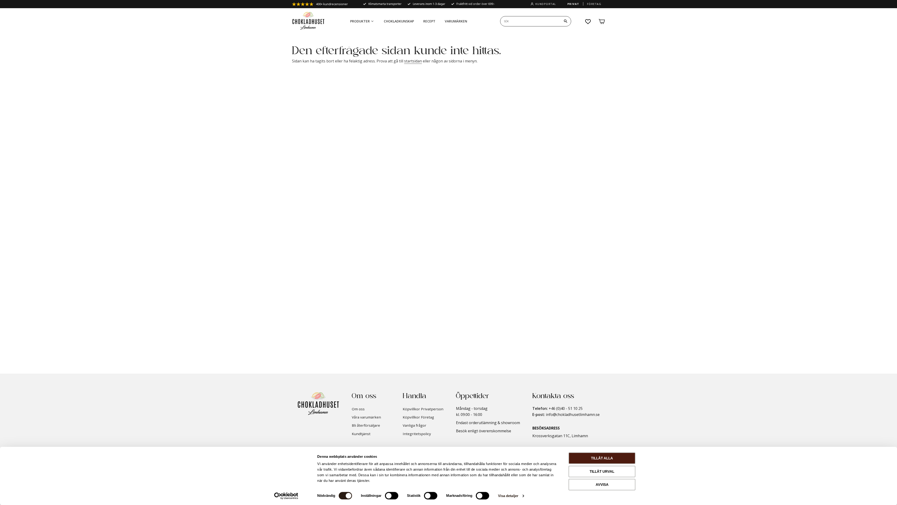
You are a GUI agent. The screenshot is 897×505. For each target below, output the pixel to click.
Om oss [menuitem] (358, 409)
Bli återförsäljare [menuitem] (366, 425)
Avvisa (602, 485)
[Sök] (565, 21)
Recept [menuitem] (429, 21)
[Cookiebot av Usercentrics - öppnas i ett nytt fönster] (286, 495)
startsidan (413, 61)
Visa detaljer (508, 496)
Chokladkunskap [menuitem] (399, 21)
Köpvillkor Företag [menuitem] (418, 417)
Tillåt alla (602, 458)
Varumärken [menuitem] (456, 21)
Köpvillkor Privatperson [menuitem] (423, 409)
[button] (588, 21)
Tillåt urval (602, 471)
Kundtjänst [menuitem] (361, 433)
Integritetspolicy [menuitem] (417, 433)
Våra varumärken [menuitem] (366, 417)
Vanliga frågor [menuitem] (414, 425)
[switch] (391, 495)
